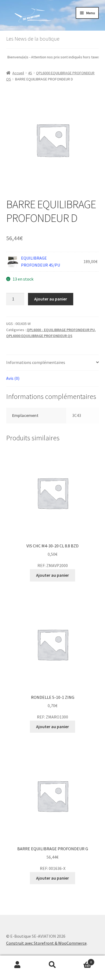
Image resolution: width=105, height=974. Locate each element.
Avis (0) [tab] (12, 378)
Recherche (52, 965)
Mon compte (17, 965)
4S (30, 72)
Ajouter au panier (50, 299)
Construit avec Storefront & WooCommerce (46, 943)
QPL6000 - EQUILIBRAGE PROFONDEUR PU (61, 329)
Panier (81, 960)
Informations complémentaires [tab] (35, 362)
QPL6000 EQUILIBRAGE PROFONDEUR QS (39, 335)
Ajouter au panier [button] (52, 575)
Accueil (18, 72)
